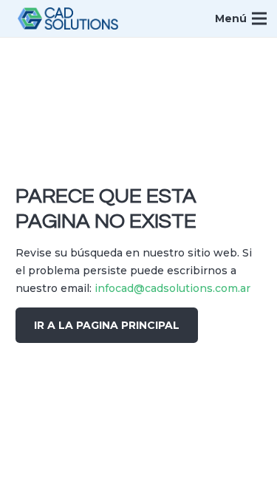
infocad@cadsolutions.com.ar (172, 288)
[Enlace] (68, 18)
